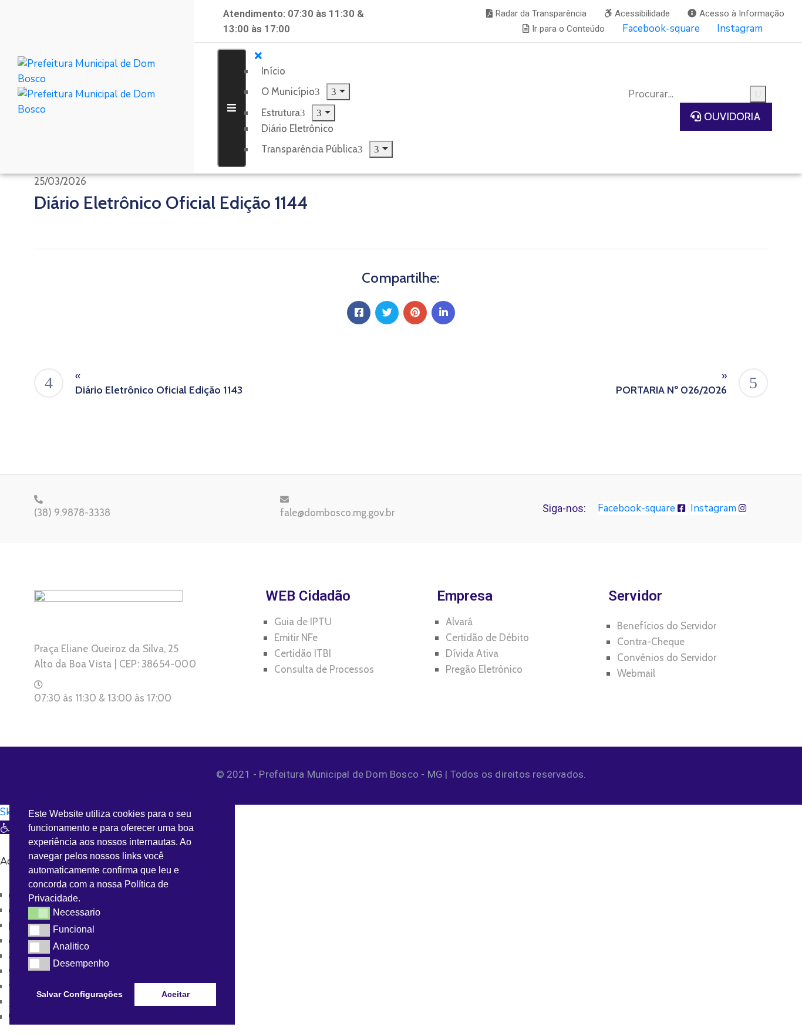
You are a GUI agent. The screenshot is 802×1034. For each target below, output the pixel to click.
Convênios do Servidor (666, 657)
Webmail (636, 673)
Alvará (459, 622)
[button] (536, 13)
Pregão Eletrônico (484, 669)
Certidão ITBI (302, 653)
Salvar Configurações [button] (79, 994)
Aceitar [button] (175, 994)
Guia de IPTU (303, 622)
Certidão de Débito (487, 637)
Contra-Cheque (651, 641)
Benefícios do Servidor (666, 626)
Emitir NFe (296, 637)
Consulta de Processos (324, 669)
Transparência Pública (309, 149)
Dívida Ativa (472, 653)
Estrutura (280, 112)
